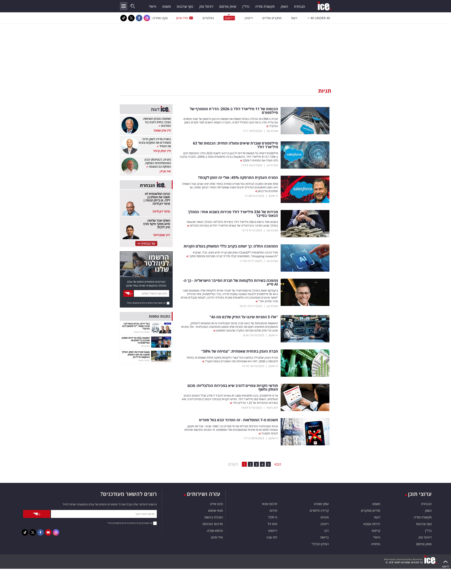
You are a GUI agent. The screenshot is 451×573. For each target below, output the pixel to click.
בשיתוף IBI (145, 346)
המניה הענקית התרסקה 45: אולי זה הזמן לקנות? (238, 177)
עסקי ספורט (321, 504)
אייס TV (272, 524)
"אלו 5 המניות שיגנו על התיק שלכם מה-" (243, 317)
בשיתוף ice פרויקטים (142, 332)
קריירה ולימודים (319, 510)
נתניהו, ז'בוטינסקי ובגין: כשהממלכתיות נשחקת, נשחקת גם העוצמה (157, 163)
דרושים (272, 530)
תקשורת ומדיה (265, 6)
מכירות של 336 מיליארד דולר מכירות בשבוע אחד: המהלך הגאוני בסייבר (233, 213)
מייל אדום (182, 18)
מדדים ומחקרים (370, 510)
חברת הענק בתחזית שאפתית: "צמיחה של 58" (239, 351)
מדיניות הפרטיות (212, 524)
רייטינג (248, 18)
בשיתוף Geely (144, 360)
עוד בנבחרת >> (146, 243)
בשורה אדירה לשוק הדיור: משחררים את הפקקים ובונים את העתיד (155, 142)
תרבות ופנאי (269, 504)
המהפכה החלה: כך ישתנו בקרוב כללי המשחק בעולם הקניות (231, 246)
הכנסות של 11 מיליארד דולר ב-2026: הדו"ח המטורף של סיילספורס (234, 110)
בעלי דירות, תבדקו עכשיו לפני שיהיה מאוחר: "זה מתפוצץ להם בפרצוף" (136, 326)
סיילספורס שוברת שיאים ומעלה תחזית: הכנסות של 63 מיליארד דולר (235, 145)
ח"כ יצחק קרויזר (162, 151)
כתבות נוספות (159, 316)
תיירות (273, 510)
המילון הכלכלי (320, 544)
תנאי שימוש (215, 510)
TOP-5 (272, 517)
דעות (294, 18)
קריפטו (376, 530)
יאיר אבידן (165, 171)
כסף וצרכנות (185, 6)
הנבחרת (299, 6)
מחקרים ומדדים (272, 18)
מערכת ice (272, 131)
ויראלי (152, 6)
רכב (326, 530)
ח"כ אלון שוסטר (162, 130)
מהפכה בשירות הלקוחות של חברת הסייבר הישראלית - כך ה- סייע (230, 282)
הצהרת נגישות (213, 517)
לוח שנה (271, 537)
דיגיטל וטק (206, 6)
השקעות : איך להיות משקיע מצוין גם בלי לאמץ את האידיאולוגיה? (136, 340)
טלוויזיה (375, 544)
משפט (166, 6)
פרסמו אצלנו (215, 530)
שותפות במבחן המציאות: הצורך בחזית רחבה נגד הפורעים (157, 122)
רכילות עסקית (371, 524)
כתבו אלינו (216, 504)
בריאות (324, 537)
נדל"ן (245, 6)
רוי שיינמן (273, 196)
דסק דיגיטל (272, 407)
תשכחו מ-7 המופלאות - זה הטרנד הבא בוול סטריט (238, 420)
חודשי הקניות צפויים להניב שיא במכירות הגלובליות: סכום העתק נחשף (232, 387)
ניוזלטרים (208, 18)
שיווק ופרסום (227, 6)
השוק (284, 6)
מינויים (325, 517)
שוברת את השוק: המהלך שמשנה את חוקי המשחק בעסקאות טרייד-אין (136, 354)
